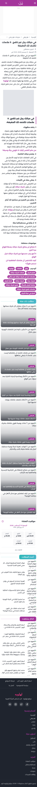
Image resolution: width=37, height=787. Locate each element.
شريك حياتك (20, 187)
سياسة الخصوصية (22, 685)
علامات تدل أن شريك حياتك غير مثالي (22, 277)
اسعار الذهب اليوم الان (24, 681)
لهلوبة (6, 81)
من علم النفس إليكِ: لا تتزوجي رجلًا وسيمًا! (19, 150)
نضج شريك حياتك (12, 285)
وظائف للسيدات (30, 774)
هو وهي (32, 718)
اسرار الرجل (8, 281)
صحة (33, 768)
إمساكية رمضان (30, 765)
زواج (26, 268)
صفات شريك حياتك (17, 273)
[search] (6, 3)
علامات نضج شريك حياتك (26, 289)
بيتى (34, 741)
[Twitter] (21, 704)
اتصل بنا (11, 685)
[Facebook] (27, 704)
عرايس (33, 722)
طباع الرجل (31, 273)
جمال (33, 748)
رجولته (10, 210)
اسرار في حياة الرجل (28, 293)
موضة (33, 751)
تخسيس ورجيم (30, 745)
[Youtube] (10, 704)
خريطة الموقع (10, 681)
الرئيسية (32, 715)
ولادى (33, 728)
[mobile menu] (35, 3)
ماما (33, 725)
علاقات (19, 268)
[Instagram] (16, 704)
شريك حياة (31, 281)
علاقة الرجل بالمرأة (28, 285)
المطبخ (33, 738)
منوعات (32, 771)
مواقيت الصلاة (30, 761)
